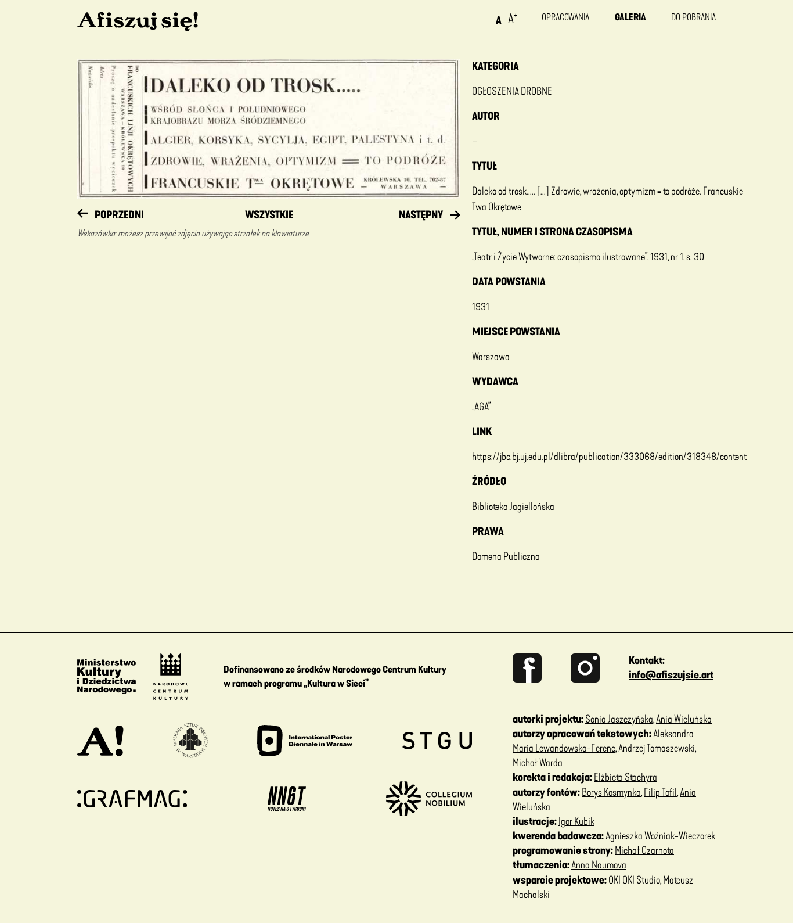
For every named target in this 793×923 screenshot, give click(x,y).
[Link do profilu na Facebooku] (542, 668)
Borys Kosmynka (611, 792)
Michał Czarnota (644, 850)
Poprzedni (119, 215)
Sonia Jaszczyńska (619, 719)
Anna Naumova (598, 865)
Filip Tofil (660, 792)
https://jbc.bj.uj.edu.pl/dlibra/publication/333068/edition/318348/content (609, 456)
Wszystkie (269, 215)
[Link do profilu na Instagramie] (600, 668)
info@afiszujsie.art (671, 675)
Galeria (630, 17)
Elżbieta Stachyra (625, 777)
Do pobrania (693, 17)
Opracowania (565, 17)
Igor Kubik (576, 821)
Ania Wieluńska (684, 719)
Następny (421, 215)
